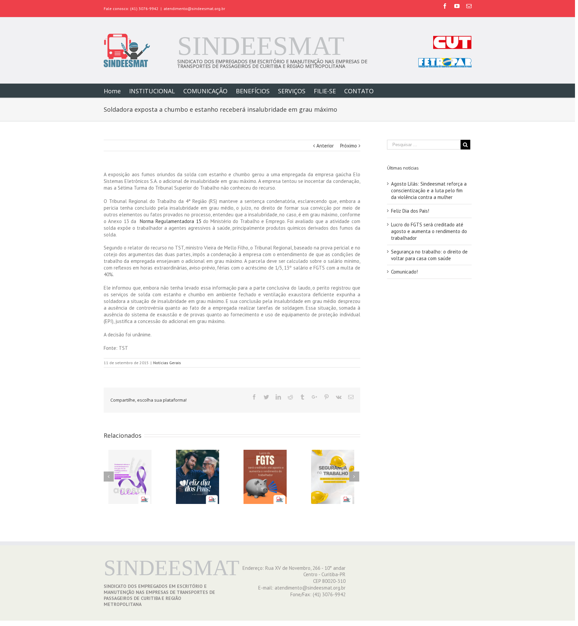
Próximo (348, 145)
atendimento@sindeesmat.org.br (194, 8)
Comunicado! (404, 272)
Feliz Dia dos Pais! (410, 211)
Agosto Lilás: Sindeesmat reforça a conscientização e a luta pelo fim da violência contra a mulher (429, 190)
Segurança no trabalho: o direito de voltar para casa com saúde (429, 255)
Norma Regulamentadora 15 (169, 221)
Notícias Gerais (167, 362)
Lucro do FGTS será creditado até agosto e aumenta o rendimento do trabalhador (429, 231)
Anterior (325, 145)
